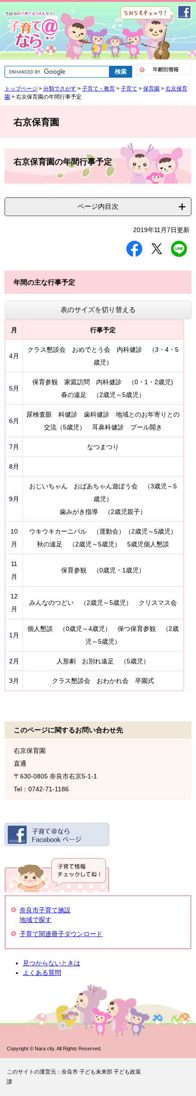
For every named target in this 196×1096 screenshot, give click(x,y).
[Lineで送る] (179, 249)
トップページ (21, 88)
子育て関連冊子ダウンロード (61, 933)
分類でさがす (59, 88)
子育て (129, 88)
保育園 (151, 88)
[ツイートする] (157, 249)
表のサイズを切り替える (98, 309)
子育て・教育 (98, 88)
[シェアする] (134, 249)
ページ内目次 (98, 206)
